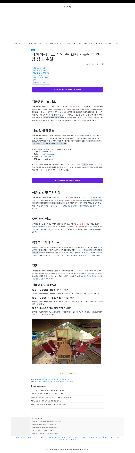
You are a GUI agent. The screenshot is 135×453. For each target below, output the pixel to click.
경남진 (91, 437)
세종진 (71, 437)
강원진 (64, 437)
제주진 (50, 437)
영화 (25, 43)
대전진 (77, 437)
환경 (90, 43)
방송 (110, 43)
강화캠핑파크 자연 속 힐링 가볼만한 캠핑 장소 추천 (46, 421)
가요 (105, 43)
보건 (95, 43)
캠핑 (33, 50)
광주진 (98, 437)
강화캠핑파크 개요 (39, 68)
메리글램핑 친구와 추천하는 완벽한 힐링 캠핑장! (46, 401)
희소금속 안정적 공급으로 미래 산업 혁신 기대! (45, 433)
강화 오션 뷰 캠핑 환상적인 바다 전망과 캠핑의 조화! (47, 394)
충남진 (105, 437)
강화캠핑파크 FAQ (39, 82)
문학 (20, 43)
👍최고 (62, 373)
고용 (46, 43)
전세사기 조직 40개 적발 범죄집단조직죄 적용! (45, 427)
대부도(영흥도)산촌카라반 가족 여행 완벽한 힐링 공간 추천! (49, 404)
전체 (15, 43)
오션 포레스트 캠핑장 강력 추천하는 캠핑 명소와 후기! (48, 390)
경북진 (61, 439)
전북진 (84, 437)
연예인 (79, 43)
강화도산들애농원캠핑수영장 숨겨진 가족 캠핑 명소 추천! (55, 381)
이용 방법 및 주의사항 (41, 73)
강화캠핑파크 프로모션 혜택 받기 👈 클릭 (67, 89)
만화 (85, 43)
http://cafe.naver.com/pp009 (51, 154)
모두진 (73, 439)
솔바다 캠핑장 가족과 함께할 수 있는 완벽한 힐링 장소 (54, 379)
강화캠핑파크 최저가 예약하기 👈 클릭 (67, 180)
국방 (51, 43)
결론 (34, 80)
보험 (73, 43)
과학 (30, 43)
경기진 (30, 437)
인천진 (36, 437)
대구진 (43, 437)
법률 (56, 43)
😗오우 (72, 373)
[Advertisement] (67, 26)
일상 (116, 43)
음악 (61, 43)
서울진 (16, 437)
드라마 (67, 43)
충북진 (118, 437)
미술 (35, 43)
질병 (100, 43)
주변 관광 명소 (38, 75)
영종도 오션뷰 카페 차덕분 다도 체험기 (43, 430)
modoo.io (87, 449)
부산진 (23, 437)
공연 (40, 43)
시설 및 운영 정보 (39, 70)
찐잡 (67, 439)
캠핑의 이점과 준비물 (40, 77)
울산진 (57, 437)
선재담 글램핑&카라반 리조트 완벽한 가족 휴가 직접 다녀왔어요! (51, 397)
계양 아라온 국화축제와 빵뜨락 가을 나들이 (44, 424)
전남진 (112, 437)
